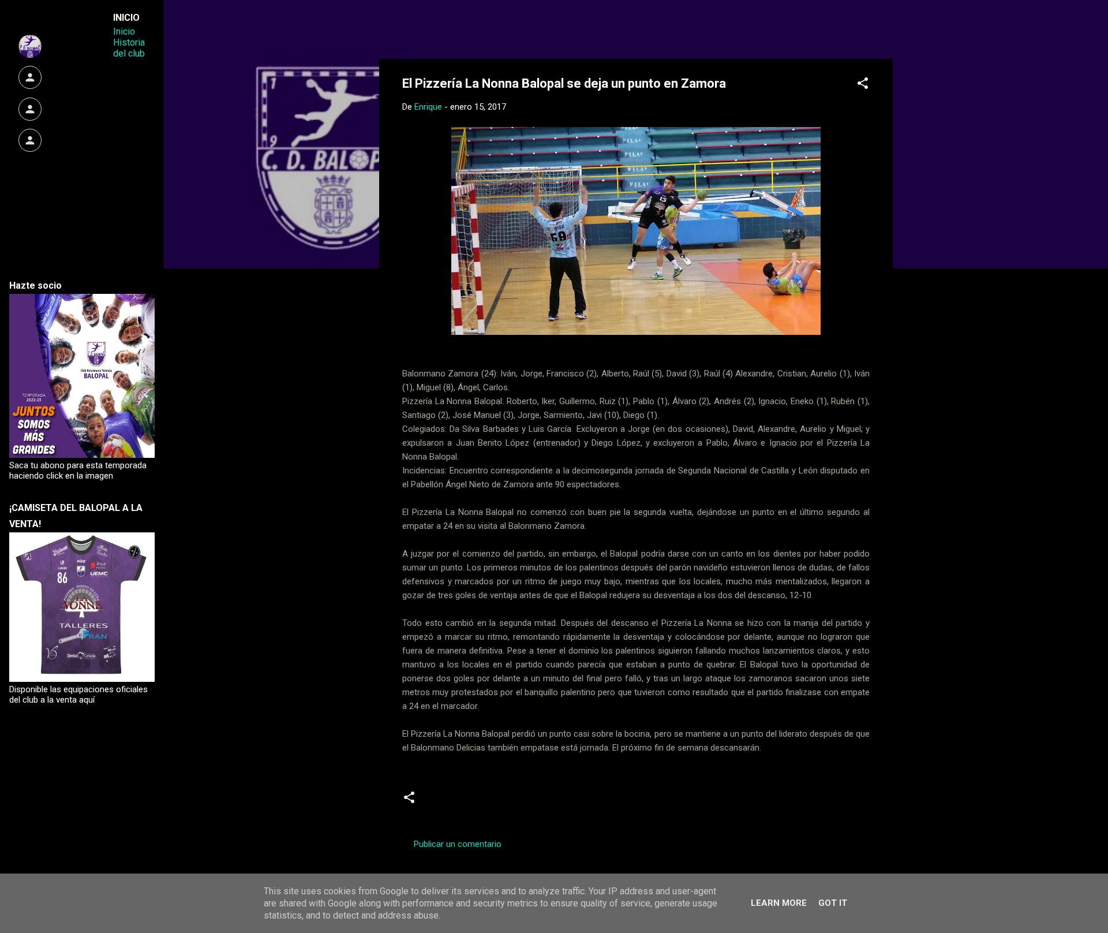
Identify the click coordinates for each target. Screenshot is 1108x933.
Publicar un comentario (457, 844)
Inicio (124, 31)
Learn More (779, 903)
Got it (832, 903)
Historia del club (129, 48)
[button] (863, 85)
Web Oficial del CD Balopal (489, 28)
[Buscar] (886, 31)
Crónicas (448, 802)
